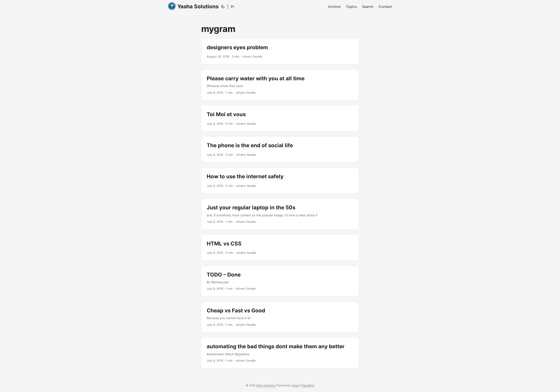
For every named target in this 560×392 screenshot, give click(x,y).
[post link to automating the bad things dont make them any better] (280, 353)
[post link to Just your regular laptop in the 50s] (280, 214)
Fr (232, 6)
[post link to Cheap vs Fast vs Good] (280, 317)
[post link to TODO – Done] (280, 281)
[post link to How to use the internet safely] (280, 180)
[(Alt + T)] (223, 6)
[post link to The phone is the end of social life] (280, 149)
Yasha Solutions (198, 6)
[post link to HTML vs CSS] (280, 247)
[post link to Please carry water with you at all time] (280, 85)
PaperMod (307, 385)
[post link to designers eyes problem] (280, 51)
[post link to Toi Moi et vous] (280, 118)
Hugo (295, 385)
